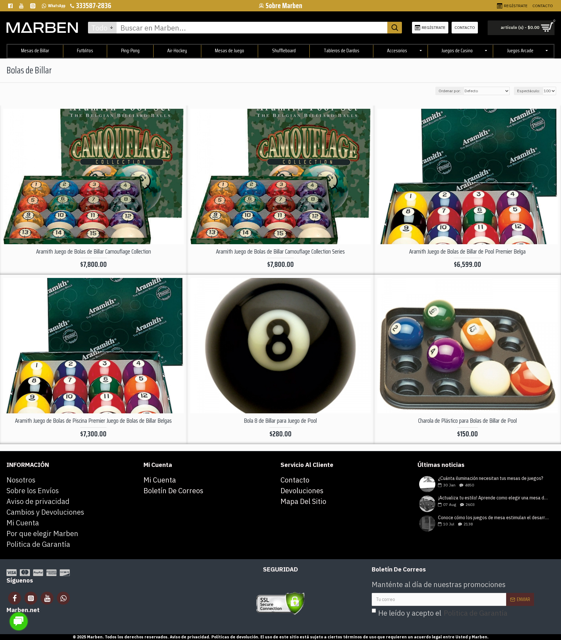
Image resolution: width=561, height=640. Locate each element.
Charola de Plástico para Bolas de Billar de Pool (467, 421)
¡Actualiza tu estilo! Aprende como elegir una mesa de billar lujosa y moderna (494, 498)
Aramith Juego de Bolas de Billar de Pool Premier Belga (467, 251)
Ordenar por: (450, 90)
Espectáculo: (528, 90)
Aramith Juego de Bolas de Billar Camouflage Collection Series (280, 251)
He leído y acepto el (442, 613)
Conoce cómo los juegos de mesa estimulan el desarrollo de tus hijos (494, 517)
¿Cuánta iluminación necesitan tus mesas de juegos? (490, 478)
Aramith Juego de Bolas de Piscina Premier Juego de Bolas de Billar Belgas (93, 421)
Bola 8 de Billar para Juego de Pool (280, 421)
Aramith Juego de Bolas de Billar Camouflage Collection (93, 251)
